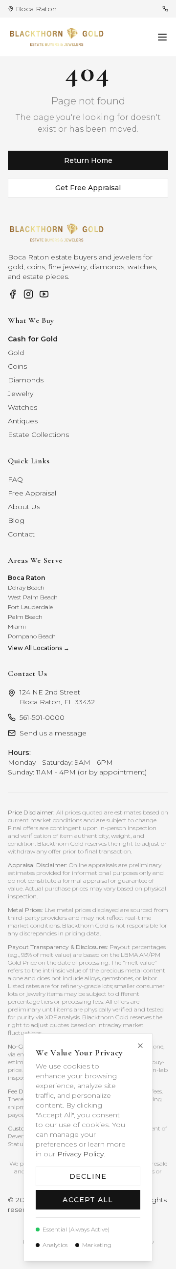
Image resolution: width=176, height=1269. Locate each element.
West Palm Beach (33, 597)
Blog (16, 520)
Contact (21, 534)
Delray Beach (26, 587)
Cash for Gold (33, 339)
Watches (22, 407)
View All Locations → (38, 648)
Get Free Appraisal (88, 187)
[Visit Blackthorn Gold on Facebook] (13, 294)
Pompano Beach (32, 636)
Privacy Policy (80, 1154)
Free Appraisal (32, 493)
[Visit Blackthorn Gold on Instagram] (28, 294)
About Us (24, 506)
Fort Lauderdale (30, 607)
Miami (17, 626)
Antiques (23, 420)
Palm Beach (25, 616)
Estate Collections (38, 434)
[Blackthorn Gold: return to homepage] (57, 37)
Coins (17, 366)
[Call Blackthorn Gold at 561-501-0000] (165, 9)
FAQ (15, 479)
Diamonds (26, 380)
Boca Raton (26, 577)
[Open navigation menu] (162, 37)
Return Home (88, 160)
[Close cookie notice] (140, 1045)
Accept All (88, 1199)
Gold (16, 352)
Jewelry (20, 393)
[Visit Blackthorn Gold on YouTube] (44, 294)
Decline (88, 1176)
